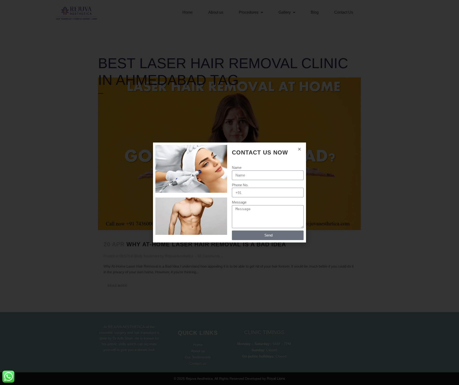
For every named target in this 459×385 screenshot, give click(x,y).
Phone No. (240, 185)
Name (236, 167)
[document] (229, 192)
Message (239, 202)
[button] (299, 149)
